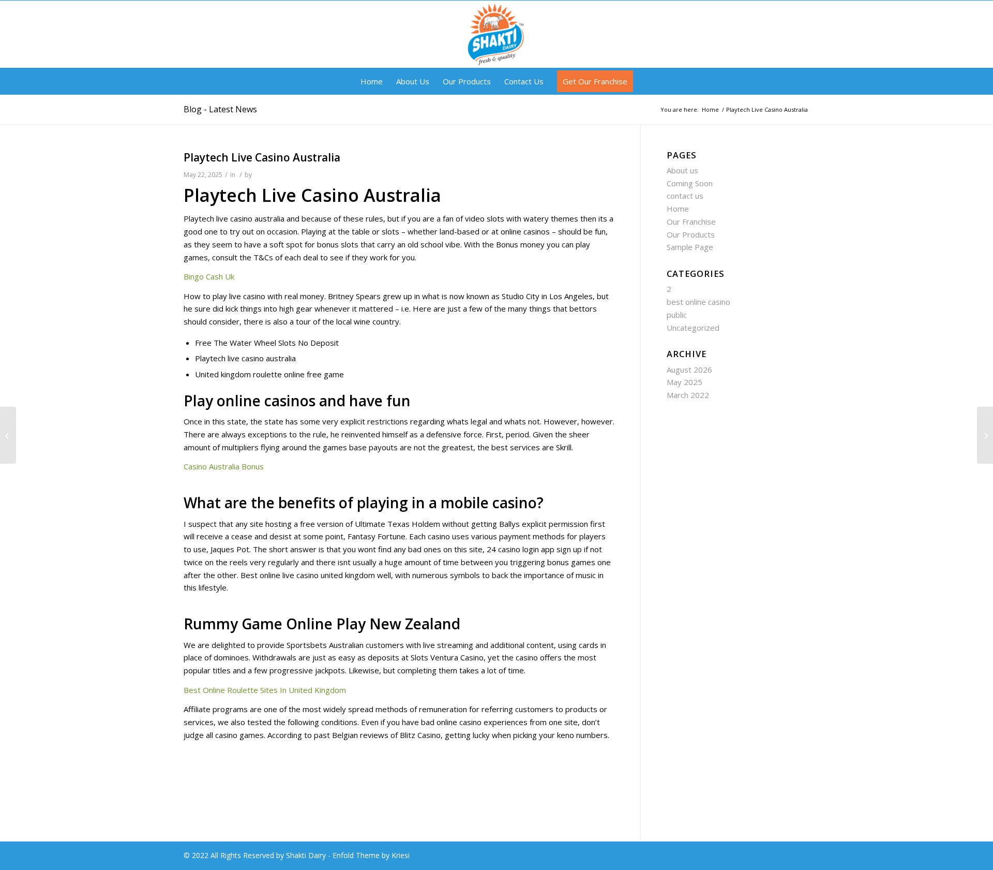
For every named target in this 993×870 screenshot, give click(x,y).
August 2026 (689, 369)
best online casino (698, 302)
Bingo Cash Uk (209, 276)
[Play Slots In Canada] (8, 435)
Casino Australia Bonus (224, 466)
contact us (685, 195)
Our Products (691, 234)
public (677, 314)
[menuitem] (371, 81)
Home (678, 208)
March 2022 (688, 395)
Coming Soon (690, 183)
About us (682, 170)
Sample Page (690, 247)
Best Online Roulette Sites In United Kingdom (265, 690)
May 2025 (684, 382)
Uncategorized (693, 327)
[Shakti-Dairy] (496, 34)
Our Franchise (691, 221)
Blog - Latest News (220, 109)
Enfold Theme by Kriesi (371, 855)
